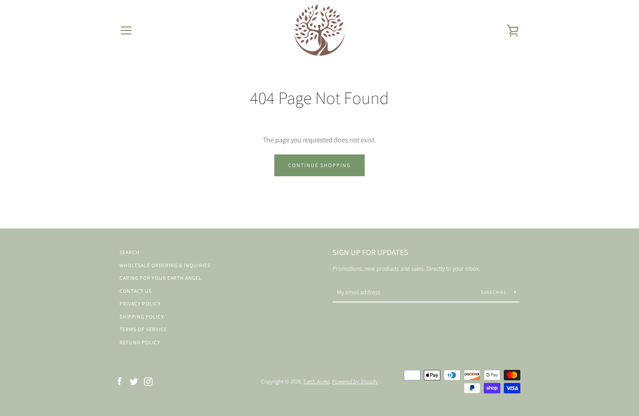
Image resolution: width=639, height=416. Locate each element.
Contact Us (136, 291)
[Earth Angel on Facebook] (119, 381)
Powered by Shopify (355, 381)
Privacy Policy (140, 303)
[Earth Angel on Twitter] (134, 381)
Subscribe (494, 292)
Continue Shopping (319, 165)
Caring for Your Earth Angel (161, 278)
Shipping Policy (142, 316)
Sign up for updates (370, 252)
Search (130, 252)
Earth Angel (316, 381)
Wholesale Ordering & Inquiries (165, 265)
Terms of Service (143, 329)
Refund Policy (140, 342)
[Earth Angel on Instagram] (148, 381)
